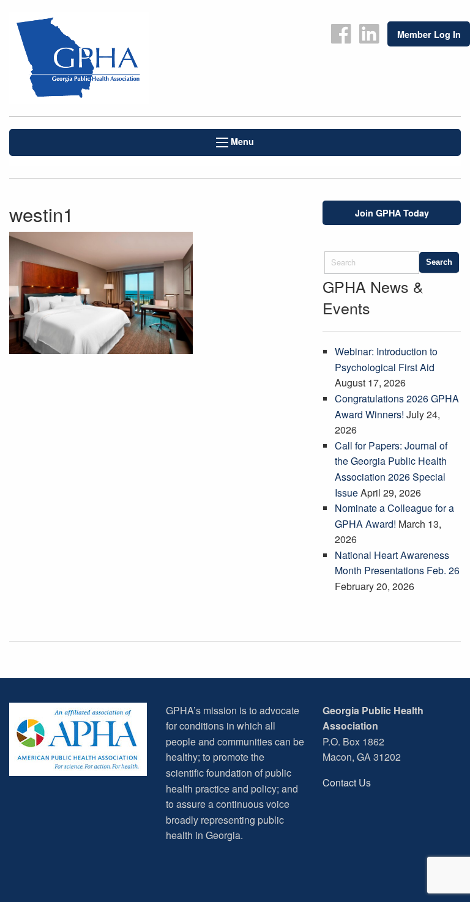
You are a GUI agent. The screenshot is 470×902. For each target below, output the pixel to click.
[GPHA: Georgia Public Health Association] (117, 58)
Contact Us (347, 782)
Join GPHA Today (392, 213)
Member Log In (429, 34)
